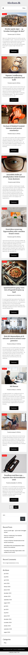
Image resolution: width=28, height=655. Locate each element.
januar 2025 (7, 616)
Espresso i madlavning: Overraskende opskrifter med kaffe (14, 78)
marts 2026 (6, 583)
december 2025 (7, 593)
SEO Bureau (14, 386)
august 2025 (7, 603)
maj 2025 (6, 612)
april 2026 (6, 580)
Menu (23, 8)
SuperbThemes (21, 649)
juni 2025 (6, 609)
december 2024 (7, 619)
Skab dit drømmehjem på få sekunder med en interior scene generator (14, 338)
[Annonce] (14, 26)
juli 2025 (6, 606)
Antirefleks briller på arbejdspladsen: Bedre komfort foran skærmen (14, 177)
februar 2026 (7, 586)
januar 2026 (7, 589)
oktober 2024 (7, 625)
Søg (4, 515)
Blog (5, 642)
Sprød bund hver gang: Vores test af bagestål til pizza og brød (14, 290)
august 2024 (7, 632)
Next (16, 507)
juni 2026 (6, 573)
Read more (14, 51)
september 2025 (8, 599)
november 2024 (7, 622)
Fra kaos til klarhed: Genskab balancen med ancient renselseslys (14, 128)
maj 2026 (6, 576)
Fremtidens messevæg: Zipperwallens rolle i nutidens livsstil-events (14, 231)
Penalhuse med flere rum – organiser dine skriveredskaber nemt (14, 477)
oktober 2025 (7, 596)
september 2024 (8, 629)
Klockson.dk (14, 3)
